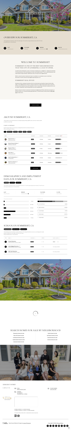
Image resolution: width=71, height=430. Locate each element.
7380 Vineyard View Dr (12, 149)
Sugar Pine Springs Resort (12, 157)
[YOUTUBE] (59, 426)
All (5, 131)
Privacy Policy (60, 423)
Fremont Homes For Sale (52, 339)
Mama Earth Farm (11, 138)
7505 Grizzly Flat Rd (11, 153)
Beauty (25, 131)
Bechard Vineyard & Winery (13, 143)
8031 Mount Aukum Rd (12, 144)
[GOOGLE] (65, 426)
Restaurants (10, 131)
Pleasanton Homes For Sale (18, 333)
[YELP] (56, 426)
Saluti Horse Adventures (12, 161)
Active (20, 131)
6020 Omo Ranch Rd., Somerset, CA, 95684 (14, 247)
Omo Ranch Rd (10, 158)
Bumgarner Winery (11, 147)
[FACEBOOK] (48, 426)
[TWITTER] (62, 426)
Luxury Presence (27, 423)
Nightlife (30, 131)
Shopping (16, 131)
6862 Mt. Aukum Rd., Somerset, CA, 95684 (14, 242)
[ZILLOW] (67, 426)
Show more (35, 168)
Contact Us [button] (35, 369)
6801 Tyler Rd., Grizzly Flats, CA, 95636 (13, 252)
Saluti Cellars (10, 152)
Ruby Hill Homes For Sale (19, 335)
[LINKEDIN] (53, 426)
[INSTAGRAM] (50, 426)
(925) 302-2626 (53, 389)
